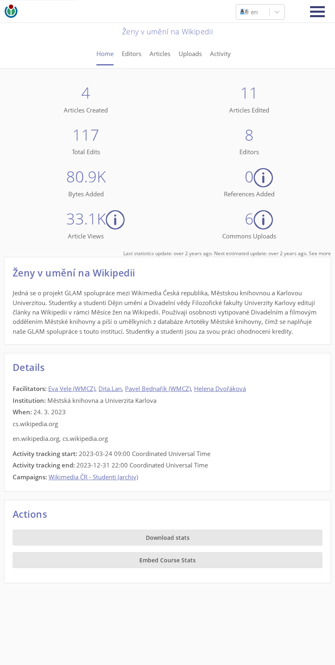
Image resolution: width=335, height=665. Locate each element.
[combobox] (241, 12)
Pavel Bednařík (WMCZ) (158, 388)
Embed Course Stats (167, 560)
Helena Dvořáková (220, 388)
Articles (160, 53)
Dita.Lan (110, 388)
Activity (220, 53)
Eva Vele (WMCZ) (71, 388)
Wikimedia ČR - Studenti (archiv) (93, 477)
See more (320, 253)
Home (105, 53)
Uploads (190, 53)
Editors (131, 53)
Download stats (168, 537)
